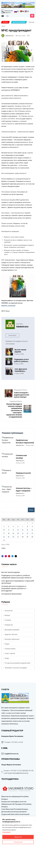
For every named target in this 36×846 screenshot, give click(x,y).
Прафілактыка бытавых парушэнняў (25, 441)
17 (4, 533)
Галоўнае (8, 620)
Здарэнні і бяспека (11, 634)
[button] (32, 16)
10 (4, 530)
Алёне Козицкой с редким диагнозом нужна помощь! (21, 394)
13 (18, 530)
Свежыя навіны (10, 649)
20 (18, 533)
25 (8, 537)
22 (27, 533)
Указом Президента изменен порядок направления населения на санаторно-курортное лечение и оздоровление (14, 410)
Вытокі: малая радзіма (20, 351)
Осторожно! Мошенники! (11, 594)
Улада (7, 658)
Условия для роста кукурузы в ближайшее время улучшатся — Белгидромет (14, 588)
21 (22, 533)
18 (8, 533)
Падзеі (7, 644)
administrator (9, 35)
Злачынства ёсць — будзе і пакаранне (24, 489)
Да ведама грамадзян (12, 630)
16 (32, 530)
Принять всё (18, 837)
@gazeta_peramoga (8, 305)
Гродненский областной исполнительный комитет (15, 815)
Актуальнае (9, 610)
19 (13, 533)
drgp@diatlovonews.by (11, 754)
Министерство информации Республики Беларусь (15, 798)
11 (8, 530)
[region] (18, 831)
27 (18, 537)
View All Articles (12, 335)
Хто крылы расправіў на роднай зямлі (17, 663)
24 (4, 537)
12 (13, 530)
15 (27, 530)
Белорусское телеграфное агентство (13, 802)
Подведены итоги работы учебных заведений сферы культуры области (21, 360)
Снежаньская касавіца (21, 456)
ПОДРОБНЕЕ (6, 832)
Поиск (31, 510)
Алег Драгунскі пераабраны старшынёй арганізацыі (21, 370)
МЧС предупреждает (16, 30)
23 (32, 533)
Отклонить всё (18, 842)
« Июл (3, 548)
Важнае (7, 615)
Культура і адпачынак (12, 639)
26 (13, 537)
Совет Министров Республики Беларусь (14, 809)
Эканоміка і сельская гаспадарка (16, 668)
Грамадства (9, 625)
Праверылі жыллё (23, 473)
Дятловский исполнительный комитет (14, 812)
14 (22, 530)
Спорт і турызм (10, 653)
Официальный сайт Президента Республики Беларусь (16, 805)
